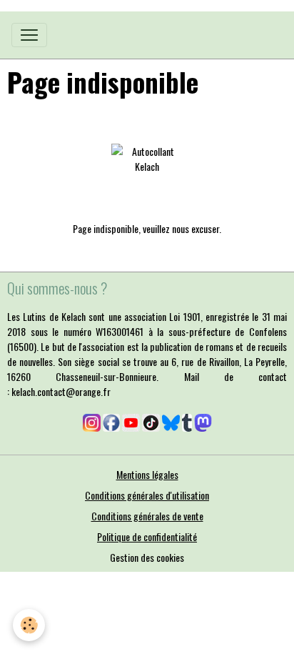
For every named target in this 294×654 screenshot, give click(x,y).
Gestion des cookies (147, 557)
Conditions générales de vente (147, 515)
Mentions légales (147, 474)
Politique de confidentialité (147, 536)
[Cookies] (29, 625)
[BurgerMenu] (29, 35)
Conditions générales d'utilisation (147, 494)
